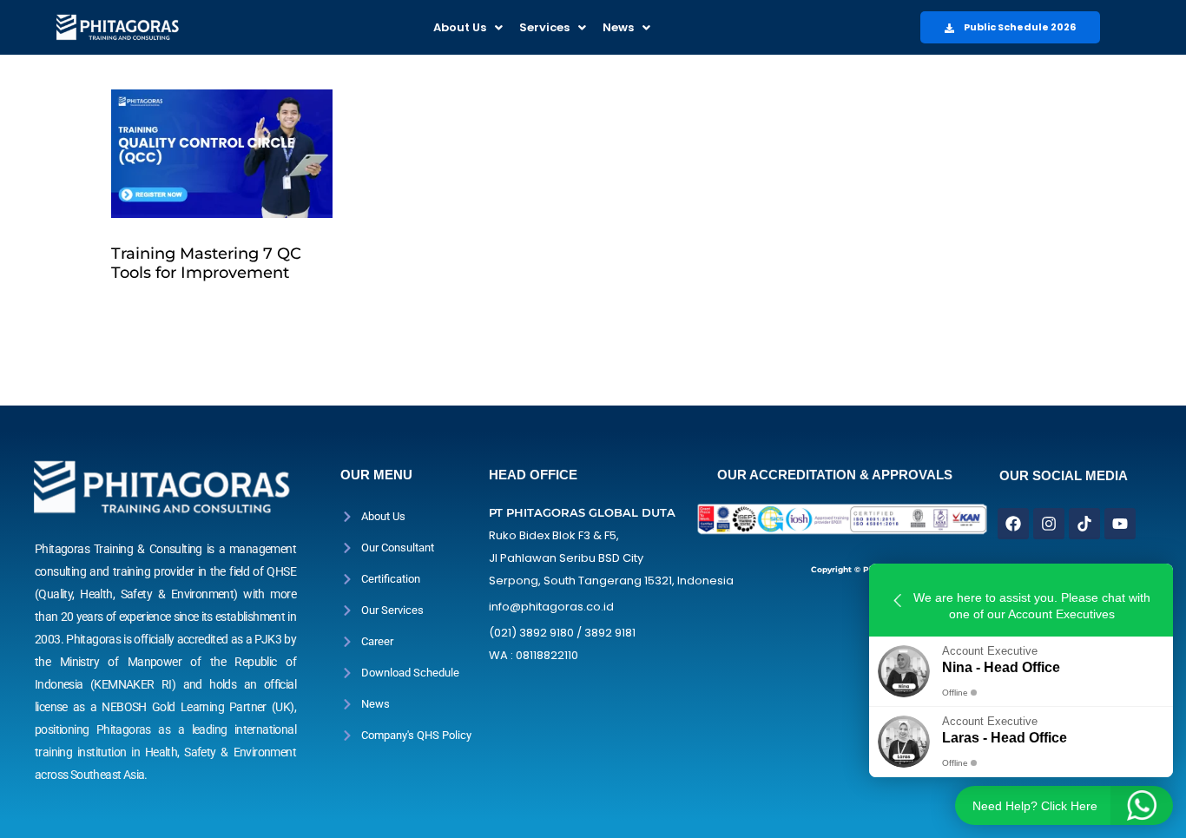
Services (544, 27)
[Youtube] (1120, 523)
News (618, 27)
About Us (459, 27)
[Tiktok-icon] (1084, 523)
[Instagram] (1048, 523)
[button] (468, 27)
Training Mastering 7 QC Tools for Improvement (206, 263)
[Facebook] (1013, 523)
